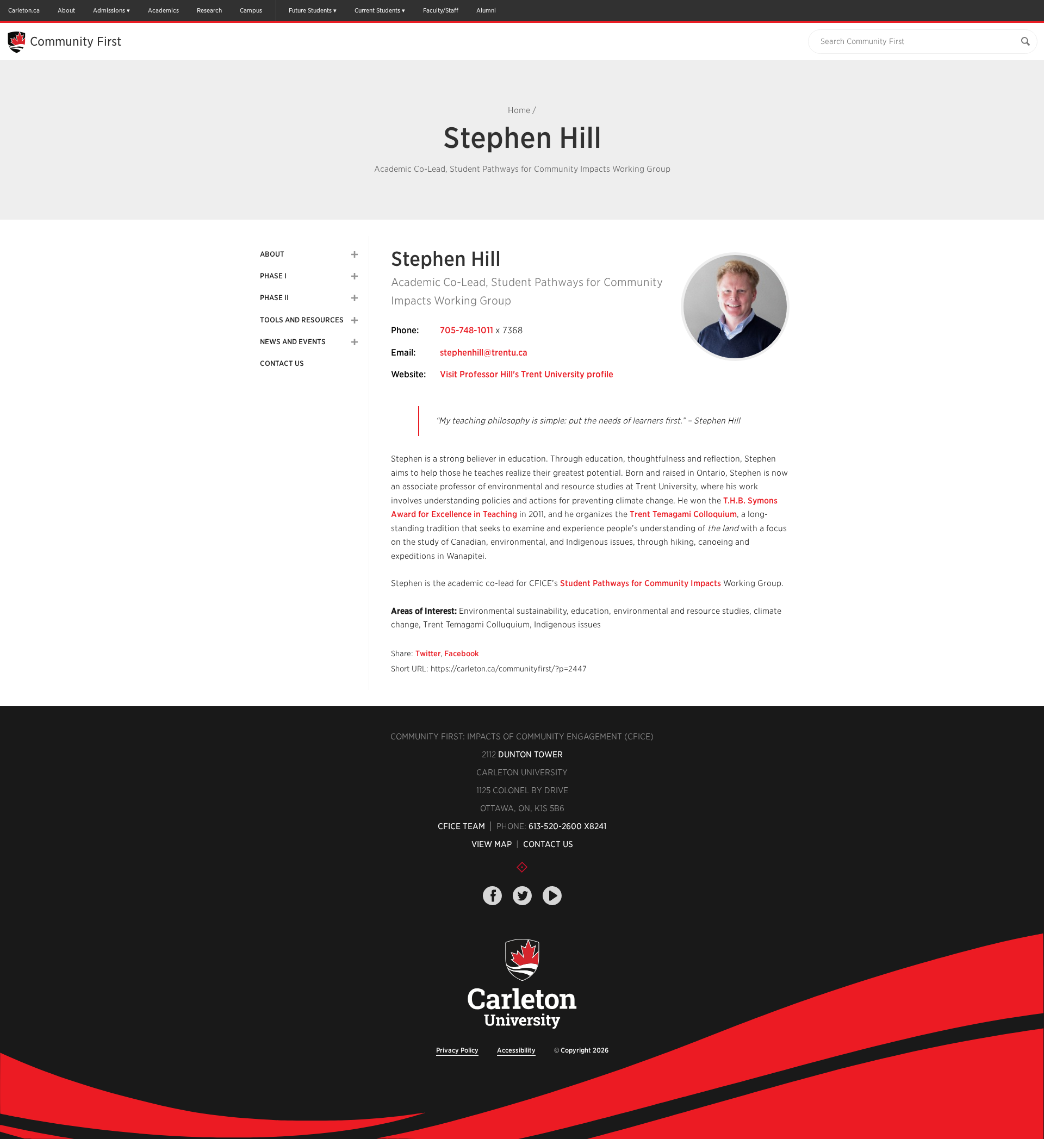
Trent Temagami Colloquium (683, 514)
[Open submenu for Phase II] (354, 298)
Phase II (274, 298)
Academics (163, 10)
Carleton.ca (24, 10)
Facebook (461, 653)
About (66, 10)
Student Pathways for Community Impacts (640, 583)
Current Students (377, 10)
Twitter (427, 653)
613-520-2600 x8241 (567, 826)
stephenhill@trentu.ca (483, 352)
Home (519, 110)
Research (209, 10)
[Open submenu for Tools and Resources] (354, 320)
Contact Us (282, 363)
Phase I (273, 276)
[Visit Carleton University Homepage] (521, 984)
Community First (75, 41)
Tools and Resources (302, 320)
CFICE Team (461, 826)
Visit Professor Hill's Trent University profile (526, 374)
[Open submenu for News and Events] (354, 342)
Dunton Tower (530, 755)
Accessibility (516, 1050)
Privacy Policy (457, 1050)
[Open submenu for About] (354, 254)
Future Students (310, 10)
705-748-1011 (466, 330)
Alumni (486, 10)
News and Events (293, 342)
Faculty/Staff (440, 10)
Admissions (109, 10)
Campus (251, 10)
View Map (491, 844)
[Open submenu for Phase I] (354, 276)
